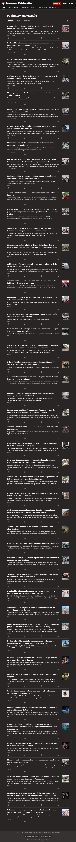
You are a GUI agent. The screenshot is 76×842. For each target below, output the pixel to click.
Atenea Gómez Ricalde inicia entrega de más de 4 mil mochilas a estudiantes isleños (30, 27)
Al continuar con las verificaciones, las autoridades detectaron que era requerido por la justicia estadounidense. (31, 182)
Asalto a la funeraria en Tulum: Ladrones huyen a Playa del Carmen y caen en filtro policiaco (32, 77)
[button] (3, 7)
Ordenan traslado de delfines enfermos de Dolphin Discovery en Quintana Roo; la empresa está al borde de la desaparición (32, 726)
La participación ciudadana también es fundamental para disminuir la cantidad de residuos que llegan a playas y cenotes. (30, 399)
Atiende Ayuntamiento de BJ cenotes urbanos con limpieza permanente (32, 428)
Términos (44, 833)
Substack (29, 840)
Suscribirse (56, 3)
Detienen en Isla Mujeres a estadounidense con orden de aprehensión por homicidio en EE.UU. (31, 177)
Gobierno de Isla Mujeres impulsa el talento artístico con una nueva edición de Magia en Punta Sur (31, 811)
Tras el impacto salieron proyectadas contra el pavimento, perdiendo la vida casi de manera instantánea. (33, 99)
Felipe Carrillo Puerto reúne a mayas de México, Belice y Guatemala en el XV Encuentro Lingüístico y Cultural (31, 160)
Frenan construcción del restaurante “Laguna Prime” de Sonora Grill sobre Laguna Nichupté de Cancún (31, 411)
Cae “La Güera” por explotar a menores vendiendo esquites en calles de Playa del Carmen (32, 692)
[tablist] (19, 21)
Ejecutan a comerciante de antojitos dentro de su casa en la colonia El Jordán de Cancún (32, 708)
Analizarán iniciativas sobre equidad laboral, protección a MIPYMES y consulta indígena (32, 444)
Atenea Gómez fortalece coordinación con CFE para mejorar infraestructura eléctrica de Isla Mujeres (32, 478)
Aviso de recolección (54, 833)
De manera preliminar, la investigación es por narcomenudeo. (28, 319)
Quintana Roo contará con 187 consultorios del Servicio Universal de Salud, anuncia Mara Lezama (31, 461)
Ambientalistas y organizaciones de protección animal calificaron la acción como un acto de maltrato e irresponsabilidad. (32, 749)
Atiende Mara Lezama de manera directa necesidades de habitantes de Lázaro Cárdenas (31, 282)
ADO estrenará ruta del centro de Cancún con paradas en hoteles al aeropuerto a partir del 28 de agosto (31, 511)
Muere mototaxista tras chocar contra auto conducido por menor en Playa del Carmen (31, 144)
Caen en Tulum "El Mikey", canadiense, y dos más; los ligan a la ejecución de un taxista (32, 330)
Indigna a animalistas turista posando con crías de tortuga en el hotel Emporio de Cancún (32, 744)
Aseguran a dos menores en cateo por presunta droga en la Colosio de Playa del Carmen (32, 315)
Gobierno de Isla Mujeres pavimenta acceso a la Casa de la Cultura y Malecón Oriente (32, 265)
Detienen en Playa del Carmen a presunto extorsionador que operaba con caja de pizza (33, 558)
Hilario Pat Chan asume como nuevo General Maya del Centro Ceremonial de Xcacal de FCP (30, 363)
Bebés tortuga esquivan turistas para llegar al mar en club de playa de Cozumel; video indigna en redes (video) (33, 625)
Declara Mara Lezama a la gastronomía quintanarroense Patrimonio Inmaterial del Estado (31, 44)
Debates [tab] (27, 21)
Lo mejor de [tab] (18, 21)
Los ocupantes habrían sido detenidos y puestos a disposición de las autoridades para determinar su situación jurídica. (30, 82)
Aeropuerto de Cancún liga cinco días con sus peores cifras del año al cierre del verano (32, 494)
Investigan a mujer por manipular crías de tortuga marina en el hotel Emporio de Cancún (32, 658)
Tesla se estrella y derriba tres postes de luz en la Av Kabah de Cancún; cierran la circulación (32, 575)
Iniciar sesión (68, 3)
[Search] (67, 21)
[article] (38, 32)
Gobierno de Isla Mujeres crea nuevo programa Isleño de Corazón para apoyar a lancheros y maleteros (31, 229)
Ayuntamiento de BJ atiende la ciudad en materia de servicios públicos (29, 60)
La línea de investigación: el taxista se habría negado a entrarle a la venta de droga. (33, 335)
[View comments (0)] (25, 38)
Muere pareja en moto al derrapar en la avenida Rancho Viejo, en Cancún (31, 94)
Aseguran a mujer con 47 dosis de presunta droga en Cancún (33, 543)
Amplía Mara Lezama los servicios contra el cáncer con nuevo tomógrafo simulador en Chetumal (31, 592)
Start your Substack (32, 836)
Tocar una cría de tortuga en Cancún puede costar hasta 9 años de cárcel (31, 528)
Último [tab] (10, 21)
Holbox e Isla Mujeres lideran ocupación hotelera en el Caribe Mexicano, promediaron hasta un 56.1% (30, 642)
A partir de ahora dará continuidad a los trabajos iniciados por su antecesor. (33, 367)
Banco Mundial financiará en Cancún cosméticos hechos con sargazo (33, 675)
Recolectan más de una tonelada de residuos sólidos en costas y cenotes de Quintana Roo (30, 394)
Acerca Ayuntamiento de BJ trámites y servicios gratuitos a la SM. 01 (33, 194)
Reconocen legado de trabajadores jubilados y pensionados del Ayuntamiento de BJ (32, 298)
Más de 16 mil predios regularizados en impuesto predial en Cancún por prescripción (33, 761)
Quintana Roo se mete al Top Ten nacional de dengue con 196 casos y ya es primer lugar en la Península (33, 777)
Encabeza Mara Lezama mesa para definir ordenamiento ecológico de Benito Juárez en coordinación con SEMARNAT (33, 794)
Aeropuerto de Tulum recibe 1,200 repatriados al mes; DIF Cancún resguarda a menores (31, 127)
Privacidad (38, 833)
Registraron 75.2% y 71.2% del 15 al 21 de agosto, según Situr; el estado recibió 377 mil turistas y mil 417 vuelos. (32, 647)
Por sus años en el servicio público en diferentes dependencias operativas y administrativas (32, 303)
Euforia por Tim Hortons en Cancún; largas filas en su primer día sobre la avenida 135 (33, 110)
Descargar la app (46, 836)
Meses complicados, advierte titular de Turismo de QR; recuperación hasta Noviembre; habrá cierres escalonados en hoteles (32, 247)
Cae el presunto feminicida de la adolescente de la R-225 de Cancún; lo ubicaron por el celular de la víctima (32, 346)
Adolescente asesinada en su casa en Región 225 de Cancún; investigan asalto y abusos (32, 378)
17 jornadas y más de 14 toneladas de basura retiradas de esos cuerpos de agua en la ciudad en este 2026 (32, 433)
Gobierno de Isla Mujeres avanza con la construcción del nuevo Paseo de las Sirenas (31, 608)
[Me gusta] (8, 38)
